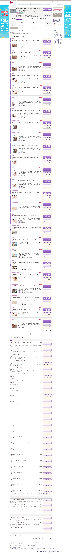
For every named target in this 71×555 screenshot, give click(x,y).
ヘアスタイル (27, 3)
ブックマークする (47, 13)
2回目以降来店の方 (31, 27)
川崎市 (35, 542)
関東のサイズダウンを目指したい (14, 545)
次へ (50, 30)
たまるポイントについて (57, 19)
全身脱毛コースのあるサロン (25, 543)
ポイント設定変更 (56, 21)
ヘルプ (62, 1)
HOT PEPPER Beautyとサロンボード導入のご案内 (44, 551)
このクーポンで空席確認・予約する (47, 41)
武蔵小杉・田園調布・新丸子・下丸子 (25, 542)
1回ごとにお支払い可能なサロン (55, 542)
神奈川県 (32, 542)
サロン (55, 25)
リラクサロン (47, 3)
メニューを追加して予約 (47, 43)
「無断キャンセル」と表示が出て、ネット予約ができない (58, 43)
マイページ (58, 1)
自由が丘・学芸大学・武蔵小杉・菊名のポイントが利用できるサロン (27, 545)
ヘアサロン (21, 3)
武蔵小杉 (45, 542)
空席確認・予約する (47, 9)
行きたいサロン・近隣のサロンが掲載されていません (58, 36)
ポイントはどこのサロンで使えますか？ (58, 38)
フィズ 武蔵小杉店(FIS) (13, 548)
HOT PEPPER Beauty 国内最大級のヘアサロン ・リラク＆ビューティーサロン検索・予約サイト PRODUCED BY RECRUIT (13, 2)
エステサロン (53, 3)
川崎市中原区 (38, 542)
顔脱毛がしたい (19, 543)
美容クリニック (59, 3)
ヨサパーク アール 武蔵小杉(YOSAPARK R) (39, 548)
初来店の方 (22, 27)
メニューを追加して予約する (47, 345)
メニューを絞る (21, 25)
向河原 (48, 542)
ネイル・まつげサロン (34, 3)
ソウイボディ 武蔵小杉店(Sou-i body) (20, 548)
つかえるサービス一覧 (57, 20)
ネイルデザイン (56, 30)
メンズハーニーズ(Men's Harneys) (50, 548)
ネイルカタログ (40, 3)
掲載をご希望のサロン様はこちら (58, 551)
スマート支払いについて (57, 34)
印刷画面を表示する (49, 330)
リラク (21, 22)
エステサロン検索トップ (51, 1)
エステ (35, 22)
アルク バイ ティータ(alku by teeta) (29, 548)
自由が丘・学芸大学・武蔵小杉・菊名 (14, 542)
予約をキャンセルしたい (57, 41)
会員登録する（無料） (58, 11)
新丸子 (42, 542)
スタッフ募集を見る (48, 15)
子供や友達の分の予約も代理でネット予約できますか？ (58, 40)
